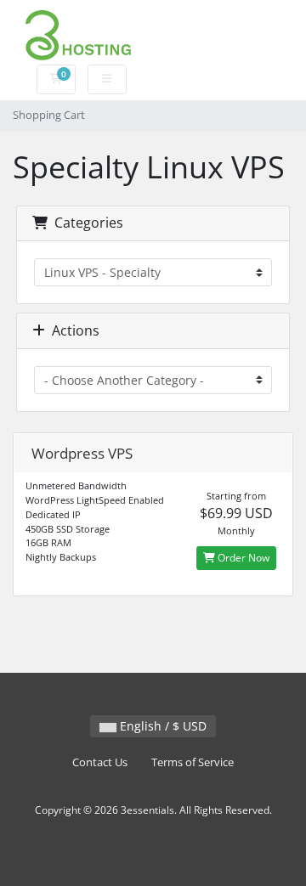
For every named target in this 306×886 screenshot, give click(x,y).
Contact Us (100, 762)
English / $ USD (161, 726)
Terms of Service (192, 762)
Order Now (242, 557)
